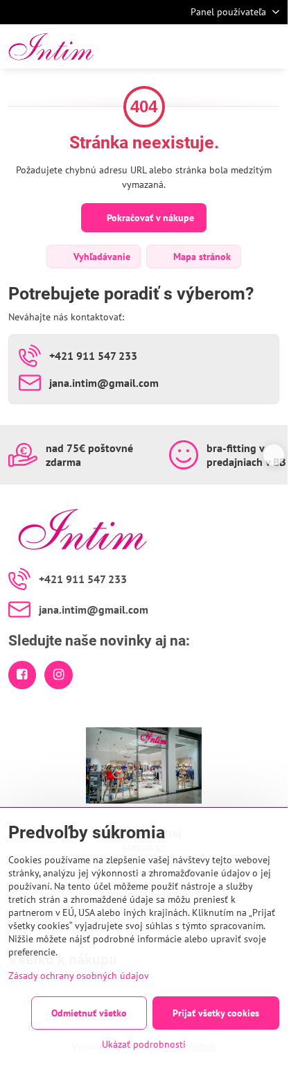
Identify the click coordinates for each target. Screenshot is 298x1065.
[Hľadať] (204, 46)
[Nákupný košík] (237, 46)
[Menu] (271, 46)
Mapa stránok (200, 256)
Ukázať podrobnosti (144, 1044)
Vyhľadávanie (100, 256)
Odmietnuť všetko (89, 1013)
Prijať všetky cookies (216, 1013)
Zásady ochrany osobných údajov (78, 975)
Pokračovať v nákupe (149, 217)
